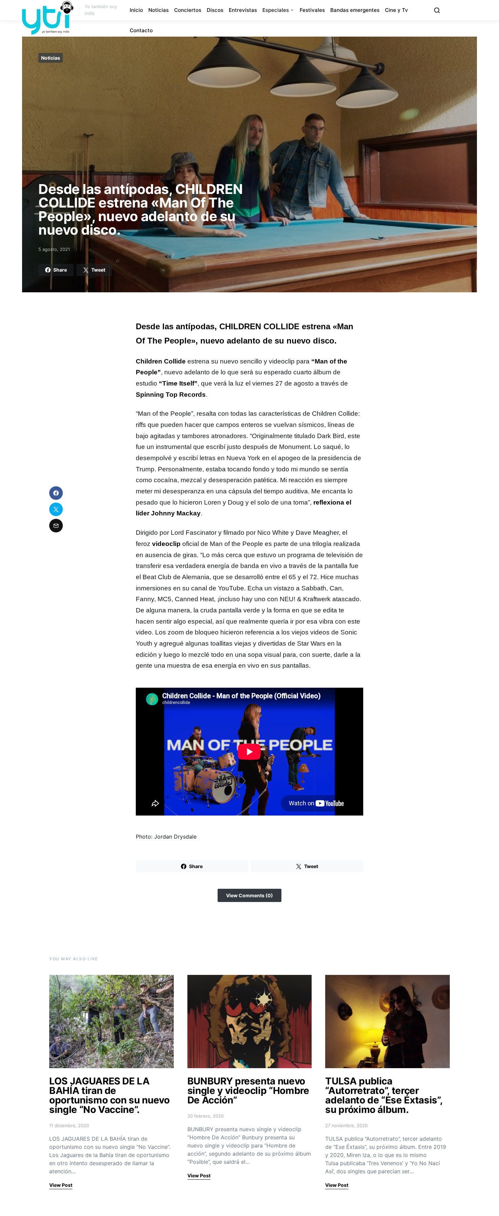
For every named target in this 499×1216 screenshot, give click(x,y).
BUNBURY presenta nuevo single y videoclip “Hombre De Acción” (248, 1090)
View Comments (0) (249, 895)
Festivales (312, 10)
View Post (60, 1185)
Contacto (141, 30)
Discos (215, 10)
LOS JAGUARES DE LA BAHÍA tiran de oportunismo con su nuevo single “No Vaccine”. (109, 1095)
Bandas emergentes (355, 10)
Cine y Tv (396, 10)
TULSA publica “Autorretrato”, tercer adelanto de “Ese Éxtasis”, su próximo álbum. (383, 1095)
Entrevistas (243, 10)
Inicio (136, 10)
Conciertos (187, 10)
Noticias (158, 10)
